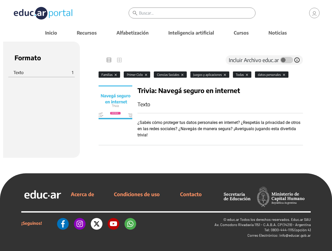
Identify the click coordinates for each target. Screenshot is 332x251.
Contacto (191, 194)
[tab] (109, 60)
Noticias (277, 33)
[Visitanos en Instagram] (80, 223)
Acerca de (82, 194)
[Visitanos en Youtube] (113, 223)
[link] (314, 13)
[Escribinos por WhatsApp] (130, 223)
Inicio (51, 33)
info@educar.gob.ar (295, 235)
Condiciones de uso (137, 194)
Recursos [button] (87, 33)
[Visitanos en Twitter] (96, 223)
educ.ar (233, 219)
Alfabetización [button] (132, 33)
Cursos (241, 33)
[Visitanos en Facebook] (63, 223)
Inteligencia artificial (191, 33)
